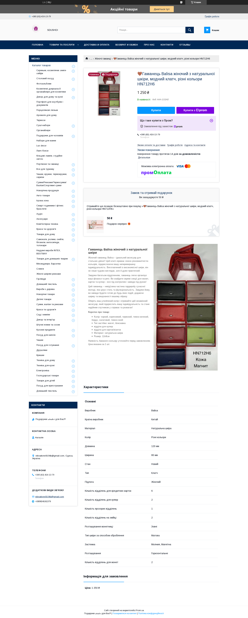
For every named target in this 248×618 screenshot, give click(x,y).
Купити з (189, 110)
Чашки (39, 340)
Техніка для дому (45, 360)
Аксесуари (42, 219)
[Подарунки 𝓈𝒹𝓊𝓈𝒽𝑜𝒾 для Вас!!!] (36, 36)
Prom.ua (140, 610)
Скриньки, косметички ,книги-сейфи (51, 72)
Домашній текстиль (46, 284)
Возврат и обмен (126, 44)
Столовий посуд (45, 78)
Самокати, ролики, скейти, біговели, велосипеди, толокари (50, 242)
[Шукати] (189, 30)
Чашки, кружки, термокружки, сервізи (51, 175)
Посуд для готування (47, 345)
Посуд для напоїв (46, 335)
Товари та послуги (61, 44)
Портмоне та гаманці (47, 164)
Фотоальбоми (43, 83)
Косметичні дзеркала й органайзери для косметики (51, 90)
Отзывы (184, 44)
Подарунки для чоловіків (49, 135)
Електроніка (42, 370)
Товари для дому (45, 234)
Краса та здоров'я (46, 229)
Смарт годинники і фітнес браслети (49, 207)
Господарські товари (47, 375)
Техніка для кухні (45, 365)
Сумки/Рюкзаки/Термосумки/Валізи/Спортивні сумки (51, 184)
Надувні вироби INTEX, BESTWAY (48, 252)
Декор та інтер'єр (45, 319)
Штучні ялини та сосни (48, 324)
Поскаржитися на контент (125, 613)
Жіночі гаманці (103, 58)
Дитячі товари (43, 299)
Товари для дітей (45, 380)
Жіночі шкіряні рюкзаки (48, 274)
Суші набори (43, 125)
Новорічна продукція (47, 190)
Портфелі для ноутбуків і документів (49, 103)
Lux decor (41, 145)
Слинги (40, 268)
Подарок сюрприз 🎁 (118, 224)
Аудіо (39, 214)
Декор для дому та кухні (49, 97)
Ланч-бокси (42, 150)
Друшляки (41, 350)
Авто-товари (43, 195)
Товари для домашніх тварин (52, 258)
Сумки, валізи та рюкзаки (49, 304)
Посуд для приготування (49, 385)
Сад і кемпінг (43, 314)
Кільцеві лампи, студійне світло (49, 157)
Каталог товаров (41, 65)
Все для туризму (45, 169)
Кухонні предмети (45, 329)
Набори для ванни (46, 140)
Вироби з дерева (45, 289)
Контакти (167, 44)
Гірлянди (41, 279)
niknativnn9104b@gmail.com (49, 496)
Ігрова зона (42, 200)
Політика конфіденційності (151, 613)
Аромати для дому (46, 115)
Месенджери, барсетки (48, 263)
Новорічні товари (45, 294)
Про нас (149, 44)
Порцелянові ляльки (47, 110)
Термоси (40, 120)
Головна (37, 44)
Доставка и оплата (96, 44)
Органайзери (43, 130)
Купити (156, 110)
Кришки (40, 355)
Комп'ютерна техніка (47, 224)
